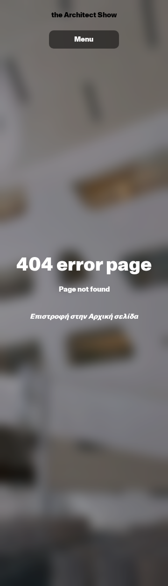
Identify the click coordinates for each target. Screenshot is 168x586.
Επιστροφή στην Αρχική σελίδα (84, 316)
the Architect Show (84, 15)
